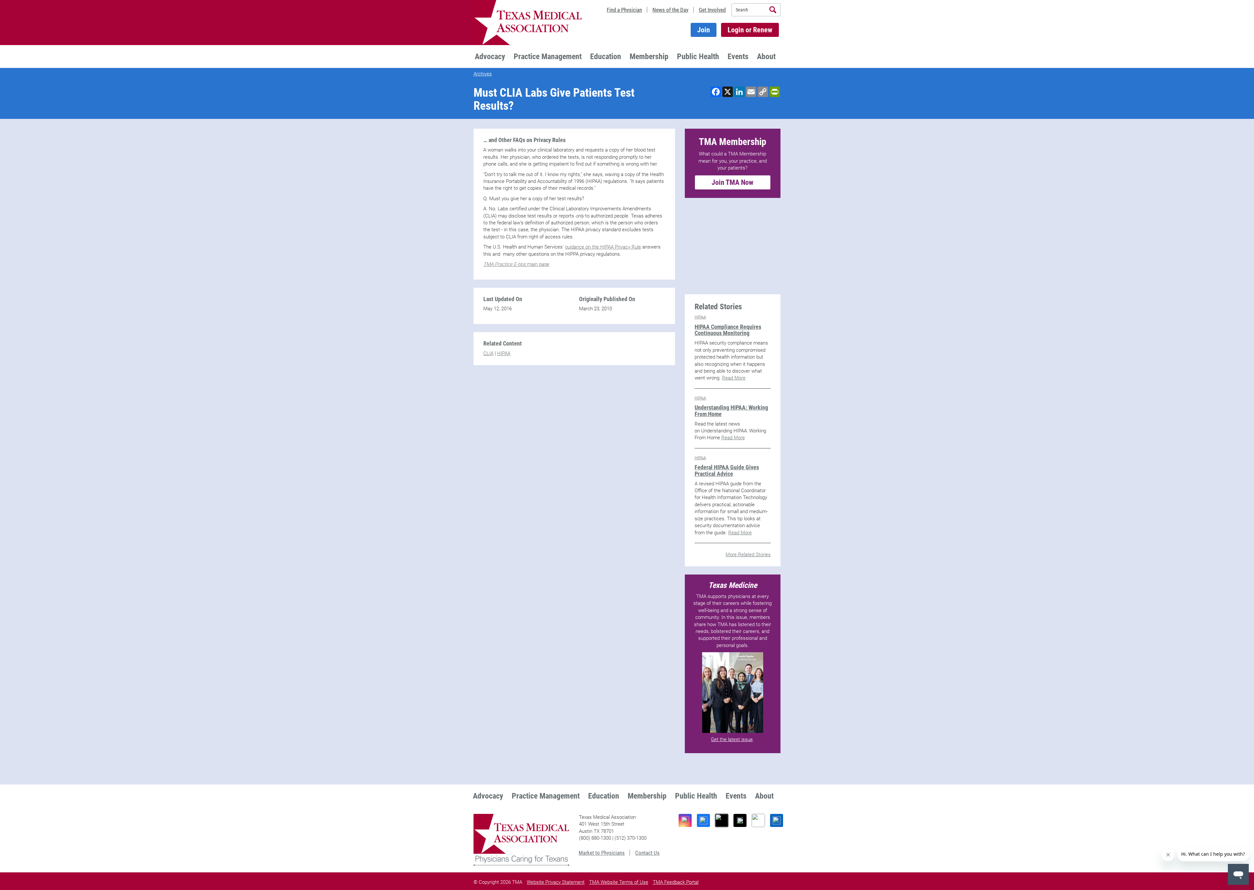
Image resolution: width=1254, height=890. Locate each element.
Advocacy (490, 56)
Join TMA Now (732, 182)
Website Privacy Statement (556, 882)
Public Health (698, 56)
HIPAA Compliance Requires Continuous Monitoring (728, 330)
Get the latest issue (732, 739)
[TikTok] (721, 820)
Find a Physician (624, 10)
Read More (734, 378)
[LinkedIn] (776, 820)
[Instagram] (685, 820)
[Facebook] (703, 820)
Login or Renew (750, 30)
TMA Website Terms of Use (618, 882)
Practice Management (548, 56)
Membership (649, 56)
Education (605, 56)
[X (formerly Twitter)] (740, 820)
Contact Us (647, 853)
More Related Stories (748, 555)
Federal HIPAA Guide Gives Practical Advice (727, 470)
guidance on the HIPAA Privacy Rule (603, 247)
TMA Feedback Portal (676, 882)
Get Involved (712, 10)
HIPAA (503, 353)
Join (703, 30)
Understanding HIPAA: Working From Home (731, 410)
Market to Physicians (602, 853)
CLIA (488, 353)
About (766, 56)
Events (738, 56)
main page (516, 264)
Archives (483, 74)
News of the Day (670, 10)
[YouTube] (758, 820)
